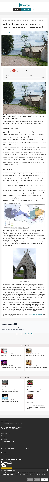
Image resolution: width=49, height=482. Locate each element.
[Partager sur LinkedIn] (26, 334)
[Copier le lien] (28, 334)
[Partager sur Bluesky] (20, 334)
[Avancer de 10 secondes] (18, 71)
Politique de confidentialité (7, 476)
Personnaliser (37, 479)
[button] (17, 9)
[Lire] (14, 70)
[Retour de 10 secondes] (10, 71)
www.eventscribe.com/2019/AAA (34, 314)
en (33, 9)
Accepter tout (44, 479)
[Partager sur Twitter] (23, 334)
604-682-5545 (28, 448)
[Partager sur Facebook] (17, 334)
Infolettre (26, 9)
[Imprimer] (31, 334)
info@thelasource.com (6, 454)
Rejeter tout (29, 479)
